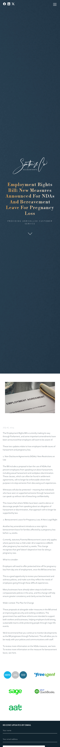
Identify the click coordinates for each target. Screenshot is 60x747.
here (53, 646)
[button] (54, 4)
